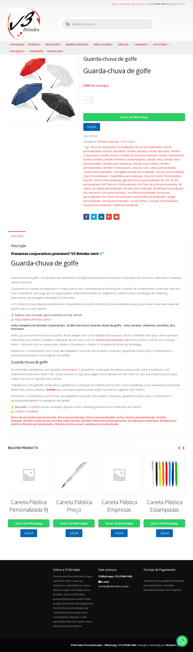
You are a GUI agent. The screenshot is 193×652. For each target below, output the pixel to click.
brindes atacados (159, 151)
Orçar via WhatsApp (134, 117)
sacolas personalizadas (164, 201)
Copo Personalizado (95, 176)
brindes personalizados (110, 340)
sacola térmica (139, 201)
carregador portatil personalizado (133, 172)
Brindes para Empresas (117, 163)
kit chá (165, 180)
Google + (109, 217)
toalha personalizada (125, 205)
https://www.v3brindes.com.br (33, 319)
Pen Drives (36, 51)
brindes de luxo (110, 155)
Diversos (34, 44)
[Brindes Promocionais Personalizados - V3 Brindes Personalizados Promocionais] (24, 24)
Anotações (53, 44)
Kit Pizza (143, 184)
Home (115, 3)
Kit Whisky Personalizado (168, 188)
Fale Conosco (138, 3)
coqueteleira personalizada (126, 176)
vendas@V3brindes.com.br (113, 586)
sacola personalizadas (115, 201)
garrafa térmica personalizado (141, 180)
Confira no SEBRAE (26, 411)
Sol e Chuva (127, 141)
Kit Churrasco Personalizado (119, 184)
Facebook (86, 217)
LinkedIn (101, 217)
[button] (182, 641)
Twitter (94, 217)
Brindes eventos (93, 159)
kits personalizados (114, 192)
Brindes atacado (137, 151)
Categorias (17, 44)
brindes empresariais (171, 155)
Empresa (124, 3)
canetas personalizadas (97, 172)
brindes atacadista (114, 151)
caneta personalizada (163, 167)
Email (116, 217)
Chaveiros (140, 44)
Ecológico (17, 51)
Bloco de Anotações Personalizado (112, 147)
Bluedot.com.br (175, 645)
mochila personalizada (141, 192)
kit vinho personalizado (138, 188)
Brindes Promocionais (116, 167)
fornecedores (70, 369)
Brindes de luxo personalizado (139, 155)
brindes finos (155, 159)
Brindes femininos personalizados (125, 159)
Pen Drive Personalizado (117, 197)
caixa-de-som (140, 167)
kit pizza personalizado (164, 184)
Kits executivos (92, 192)
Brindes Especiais (77, 44)
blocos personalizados (148, 147)
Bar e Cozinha (103, 44)
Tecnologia (54, 51)
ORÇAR (91, 127)
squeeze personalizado (97, 205)
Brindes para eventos (146, 163)
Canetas (123, 44)
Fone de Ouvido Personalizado (162, 176)
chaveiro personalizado (170, 172)
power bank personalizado (149, 197)
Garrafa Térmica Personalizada (102, 180)
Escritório (160, 44)
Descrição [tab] (17, 236)
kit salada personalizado (107, 188)
